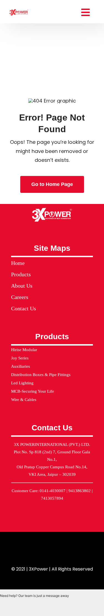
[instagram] (46, 554)
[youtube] (57, 554)
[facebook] (36, 554)
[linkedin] (68, 554)
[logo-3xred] (18, 9)
